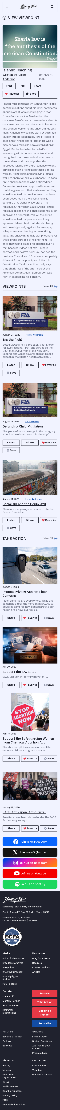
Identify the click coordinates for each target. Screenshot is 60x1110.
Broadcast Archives (13, 963)
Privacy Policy (10, 1095)
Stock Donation (11, 1005)
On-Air (6, 1082)
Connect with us (41, 967)
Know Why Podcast (13, 972)
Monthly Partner (11, 1001)
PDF (22, 86)
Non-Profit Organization (9, 1076)
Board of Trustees (12, 1091)
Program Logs (40, 1053)
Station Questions (42, 1041)
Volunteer (37, 1070)
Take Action (44, 1002)
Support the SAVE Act (19, 672)
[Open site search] (52, 7)
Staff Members (10, 1086)
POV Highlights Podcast (10, 978)
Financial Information (14, 1104)
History (6, 1065)
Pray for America (41, 958)
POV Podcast (10, 984)
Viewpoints (8, 967)
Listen (11, 365)
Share (37, 86)
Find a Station (39, 1036)
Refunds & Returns (42, 1074)
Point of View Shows (13, 958)
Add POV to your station (41, 1047)
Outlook (7, 1041)
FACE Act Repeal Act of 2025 (24, 812)
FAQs (5, 1100)
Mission (7, 1070)
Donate (45, 993)
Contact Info (39, 1065)
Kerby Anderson (34, 335)
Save (33, 93)
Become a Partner (45, 1012)
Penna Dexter (32, 422)
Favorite (14, 93)
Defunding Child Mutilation (23, 426)
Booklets (37, 963)
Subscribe (44, 1023)
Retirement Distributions (9, 1011)
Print (9, 86)
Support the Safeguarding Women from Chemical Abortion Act (28, 740)
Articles (36, 972)
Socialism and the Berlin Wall (24, 504)
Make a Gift (9, 996)
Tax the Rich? (12, 340)
